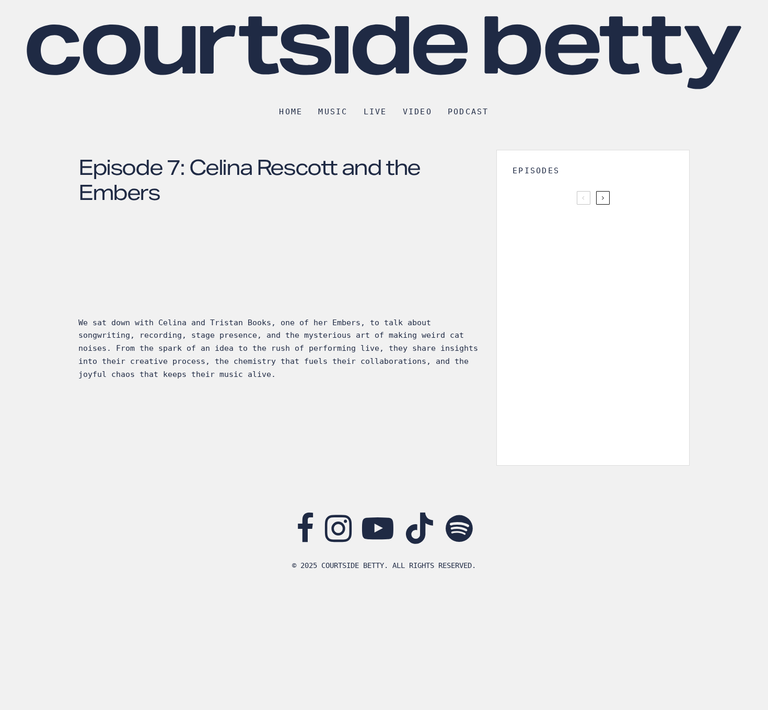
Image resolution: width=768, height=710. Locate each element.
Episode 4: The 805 (598, 332)
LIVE (375, 111)
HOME (290, 111)
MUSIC (332, 111)
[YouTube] (378, 528)
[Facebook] (305, 528)
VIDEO (417, 111)
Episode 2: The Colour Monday (604, 432)
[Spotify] (459, 528)
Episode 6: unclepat (599, 232)
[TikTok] (419, 528)
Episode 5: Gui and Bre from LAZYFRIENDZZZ (605, 282)
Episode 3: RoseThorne (606, 382)
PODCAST (468, 111)
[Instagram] (338, 528)
